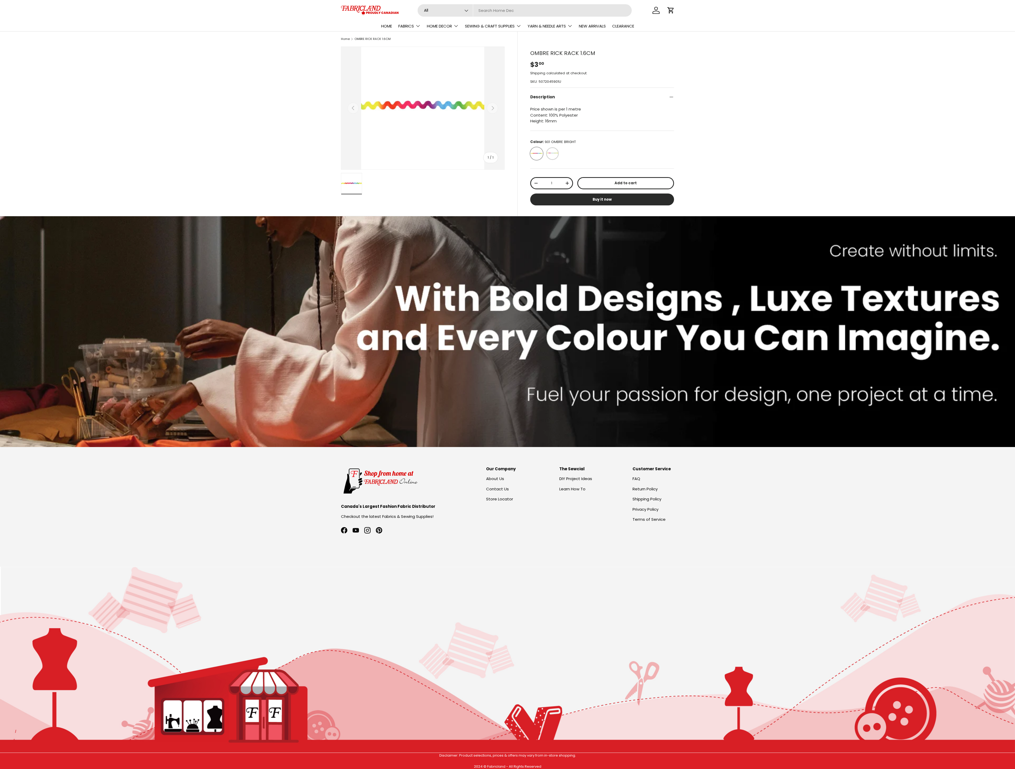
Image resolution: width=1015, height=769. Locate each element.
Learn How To (572, 489)
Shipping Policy (647, 499)
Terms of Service (649, 519)
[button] (671, 10)
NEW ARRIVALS (592, 26)
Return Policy (645, 489)
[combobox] (525, 10)
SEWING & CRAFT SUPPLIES (490, 26)
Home (345, 39)
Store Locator (499, 499)
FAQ (636, 478)
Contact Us (497, 489)
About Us (495, 478)
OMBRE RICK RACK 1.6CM (372, 39)
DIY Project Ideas (575, 478)
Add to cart (626, 183)
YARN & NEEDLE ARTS (547, 26)
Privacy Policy (645, 509)
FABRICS (406, 26)
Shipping (537, 73)
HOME (386, 26)
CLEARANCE (623, 26)
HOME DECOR (439, 26)
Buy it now (602, 199)
